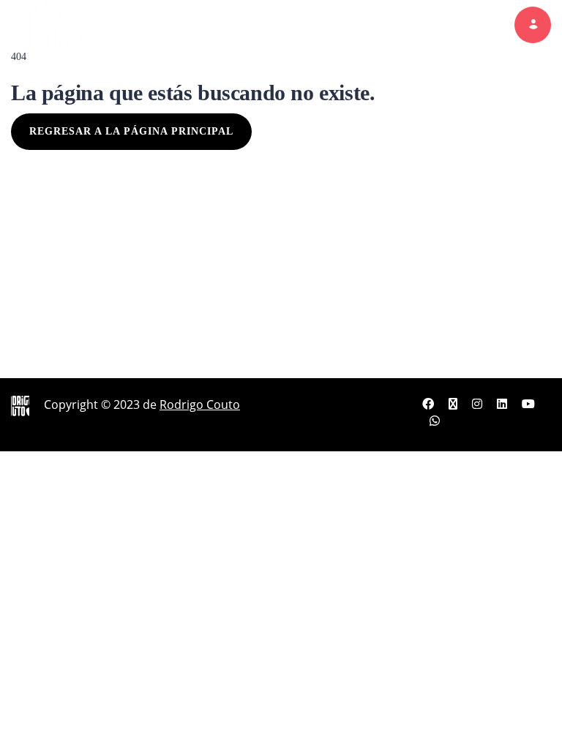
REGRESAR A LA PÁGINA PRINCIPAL (131, 131)
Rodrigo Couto (200, 404)
